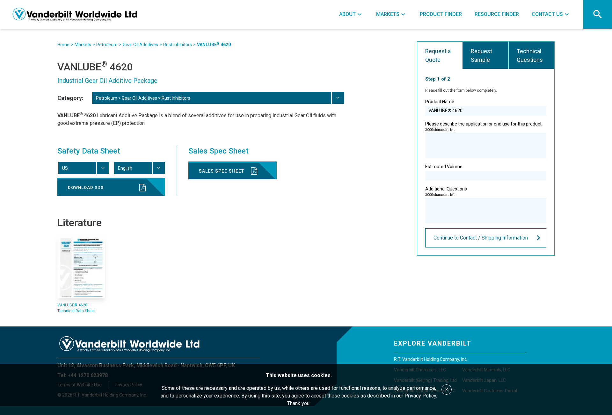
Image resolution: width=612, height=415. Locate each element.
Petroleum (107, 44)
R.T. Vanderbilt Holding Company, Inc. (431, 359)
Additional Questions (446, 191)
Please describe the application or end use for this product (483, 126)
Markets (83, 44)
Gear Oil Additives (140, 44)
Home (63, 44)
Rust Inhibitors (177, 44)
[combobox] (217, 97)
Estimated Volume (444, 166)
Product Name (439, 101)
